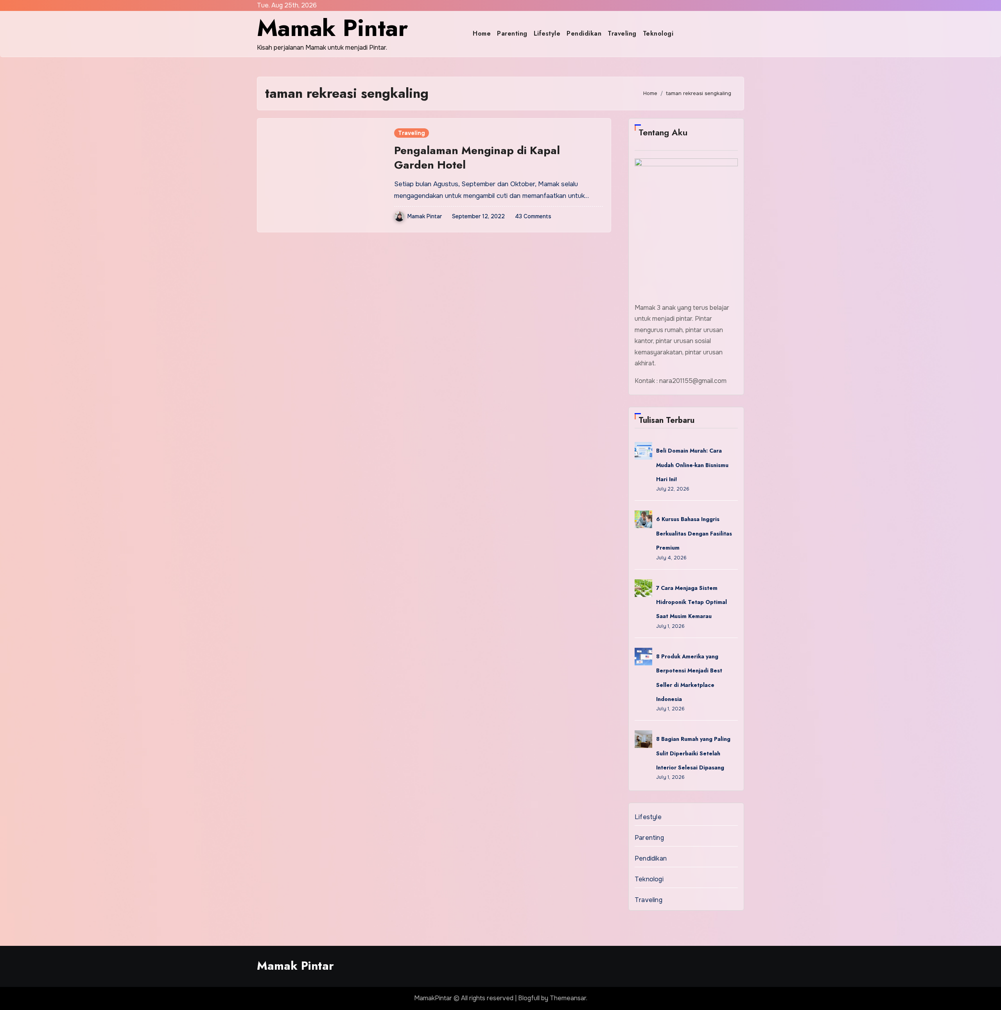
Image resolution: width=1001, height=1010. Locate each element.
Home (482, 33)
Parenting (512, 33)
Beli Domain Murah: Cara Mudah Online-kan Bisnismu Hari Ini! (692, 465)
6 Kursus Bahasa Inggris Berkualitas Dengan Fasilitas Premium (694, 533)
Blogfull (529, 998)
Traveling (622, 33)
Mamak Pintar (332, 28)
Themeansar (568, 998)
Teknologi (658, 33)
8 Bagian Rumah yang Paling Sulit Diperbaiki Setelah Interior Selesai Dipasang (693, 753)
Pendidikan (584, 33)
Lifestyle (547, 33)
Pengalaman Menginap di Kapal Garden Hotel (477, 157)
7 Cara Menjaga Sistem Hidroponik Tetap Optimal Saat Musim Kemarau (691, 602)
